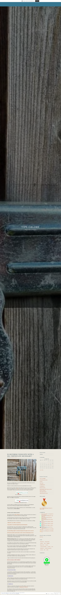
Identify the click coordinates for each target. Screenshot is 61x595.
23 (50, 466)
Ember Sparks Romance (43, 491)
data (52, 546)
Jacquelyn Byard (44, 521)
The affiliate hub (42, 486)
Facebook (42, 552)
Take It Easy (41, 483)
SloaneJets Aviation (42, 487)
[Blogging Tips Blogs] (44, 507)
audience (41, 543)
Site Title (41, 481)
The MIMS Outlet (42, 484)
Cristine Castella (44, 523)
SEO (44, 549)
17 (52, 464)
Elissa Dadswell (44, 525)
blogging (48, 543)
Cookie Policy (17, 593)
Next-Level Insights (42, 478)
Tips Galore (30, 227)
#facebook (42, 541)
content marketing (43, 546)
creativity (48, 546)
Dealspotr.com (47, 565)
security (41, 549)
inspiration (42, 548)
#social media (47, 541)
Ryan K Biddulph (44, 515)
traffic (47, 549)
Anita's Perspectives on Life (44, 493)
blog (45, 543)
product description (48, 548)
